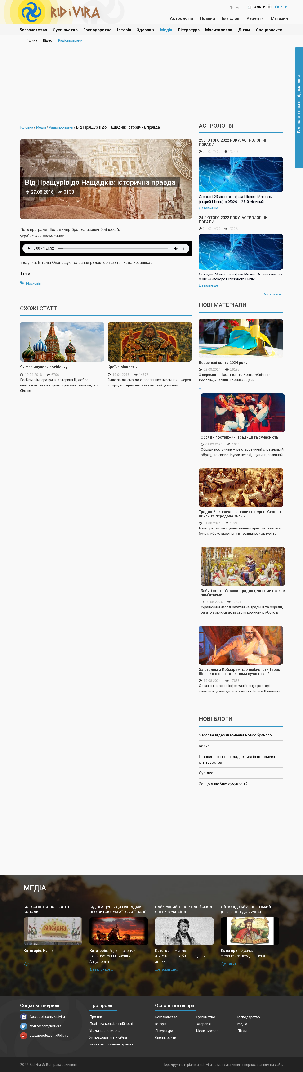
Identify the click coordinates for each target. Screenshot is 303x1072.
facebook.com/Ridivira (47, 1016)
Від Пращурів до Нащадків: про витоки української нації (117, 909)
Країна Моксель (122, 367)
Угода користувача (104, 1030)
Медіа (166, 29)
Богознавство (33, 29)
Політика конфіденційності (111, 1023)
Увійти (280, 6)
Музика (31, 40)
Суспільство (65, 29)
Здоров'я (146, 29)
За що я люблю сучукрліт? (223, 783)
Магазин (279, 18)
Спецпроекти (269, 29)
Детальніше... (35, 964)
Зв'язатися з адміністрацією (111, 1044)
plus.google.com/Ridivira (49, 1035)
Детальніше (208, 208)
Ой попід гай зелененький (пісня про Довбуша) (246, 909)
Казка (204, 746)
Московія (33, 283)
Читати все (272, 294)
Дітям (244, 29)
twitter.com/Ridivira (45, 1025)
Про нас (95, 1016)
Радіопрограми (70, 40)
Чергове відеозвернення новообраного (235, 735)
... (235, 380)
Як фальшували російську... (45, 367)
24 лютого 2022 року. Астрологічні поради (233, 219)
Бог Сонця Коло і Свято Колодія (46, 909)
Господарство (97, 29)
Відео (47, 40)
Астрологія (181, 18)
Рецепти (255, 18)
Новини (207, 18)
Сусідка (206, 773)
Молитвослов (218, 29)
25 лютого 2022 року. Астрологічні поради (233, 142)
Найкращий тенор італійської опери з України (183, 909)
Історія (124, 29)
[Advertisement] (151, 82)
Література (189, 29)
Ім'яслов (231, 18)
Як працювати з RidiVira (108, 1037)
